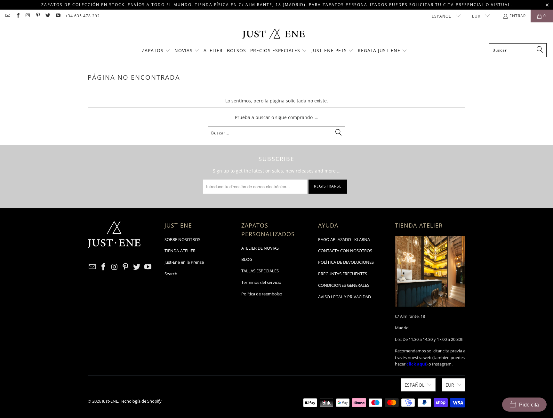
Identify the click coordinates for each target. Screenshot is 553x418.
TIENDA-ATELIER (180, 250)
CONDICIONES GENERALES (343, 285)
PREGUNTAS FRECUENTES (342, 274)
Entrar (517, 16)
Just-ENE (110, 401)
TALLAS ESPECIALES (260, 271)
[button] (156, 51)
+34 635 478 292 (82, 16)
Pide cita (529, 404)
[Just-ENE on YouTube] (57, 16)
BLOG (246, 259)
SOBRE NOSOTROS (182, 239)
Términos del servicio (261, 282)
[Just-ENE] (273, 34)
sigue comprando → (296, 117)
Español (442, 16)
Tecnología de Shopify (141, 401)
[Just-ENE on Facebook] (17, 16)
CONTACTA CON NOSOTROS (345, 250)
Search (170, 274)
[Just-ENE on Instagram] (27, 16)
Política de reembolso (261, 294)
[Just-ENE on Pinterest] (37, 16)
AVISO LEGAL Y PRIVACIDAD (344, 297)
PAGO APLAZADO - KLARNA (344, 239)
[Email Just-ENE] (7, 16)
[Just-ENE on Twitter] (47, 16)
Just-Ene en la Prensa (184, 262)
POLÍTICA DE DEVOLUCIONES (346, 262)
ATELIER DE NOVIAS (260, 248)
